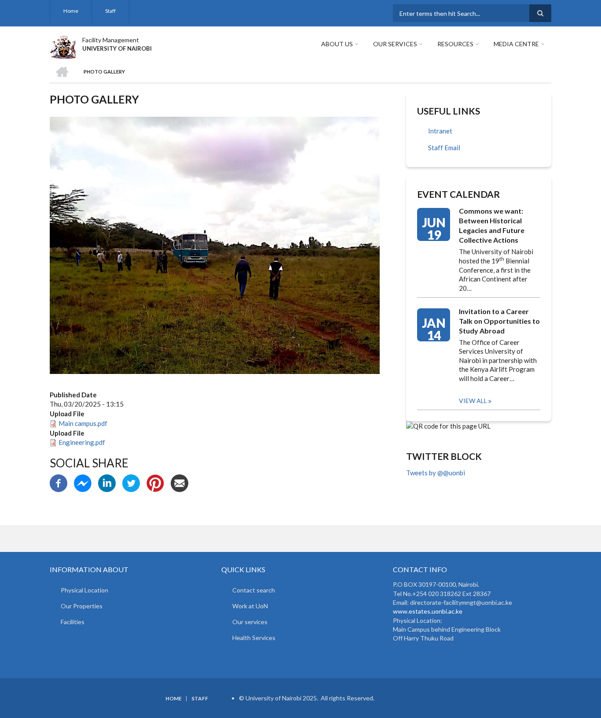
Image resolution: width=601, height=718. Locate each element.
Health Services (253, 637)
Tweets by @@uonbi (435, 473)
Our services (250, 621)
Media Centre (516, 44)
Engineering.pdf (82, 442)
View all (473, 400)
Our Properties (82, 606)
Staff (110, 10)
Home (70, 10)
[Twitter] (131, 482)
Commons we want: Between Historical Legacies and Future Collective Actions (491, 225)
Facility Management (110, 40)
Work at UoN (250, 606)
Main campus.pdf (83, 423)
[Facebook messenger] (83, 482)
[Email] (179, 482)
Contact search (253, 590)
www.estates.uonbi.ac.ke (427, 611)
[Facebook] (58, 482)
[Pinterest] (155, 482)
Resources (455, 44)
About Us (337, 44)
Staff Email (444, 148)
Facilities (72, 621)
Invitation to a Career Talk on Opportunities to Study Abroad (499, 321)
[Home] (63, 46)
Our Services (395, 44)
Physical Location (84, 590)
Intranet (440, 131)
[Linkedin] (107, 482)
